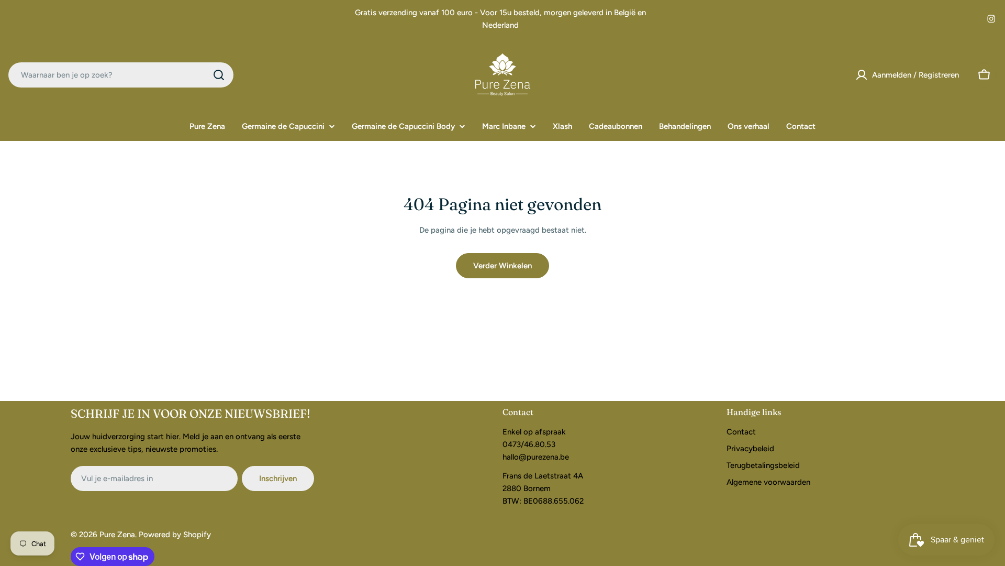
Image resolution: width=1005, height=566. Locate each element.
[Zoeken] (219, 75)
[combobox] (120, 75)
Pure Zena (117, 534)
